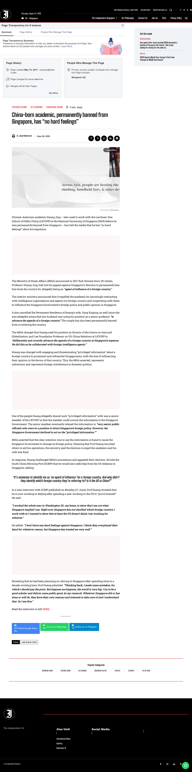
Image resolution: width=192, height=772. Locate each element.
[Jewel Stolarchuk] (14, 136)
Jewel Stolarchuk (25, 136)
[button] (170, 10)
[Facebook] (180, 10)
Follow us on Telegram (86, 627)
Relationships (145, 39)
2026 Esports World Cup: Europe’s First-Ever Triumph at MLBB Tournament (157, 58)
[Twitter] (187, 10)
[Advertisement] (66, 255)
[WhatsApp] (104, 138)
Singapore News (54, 107)
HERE (46, 609)
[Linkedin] (110, 138)
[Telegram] (117, 138)
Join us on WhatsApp (56, 627)
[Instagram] (184, 10)
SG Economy (37, 107)
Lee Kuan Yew (29, 642)
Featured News (19, 107)
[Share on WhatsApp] (185, 765)
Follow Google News (27, 628)
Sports (142, 53)
